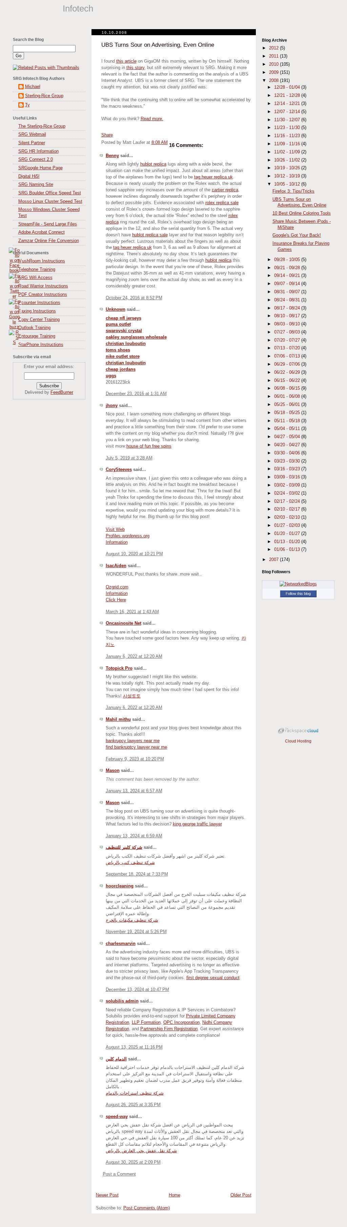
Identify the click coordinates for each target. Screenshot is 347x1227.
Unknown (115, 309)
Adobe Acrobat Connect (41, 232)
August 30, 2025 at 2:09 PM (133, 1162)
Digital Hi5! (29, 176)
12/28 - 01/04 (287, 87)
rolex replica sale (222, 202)
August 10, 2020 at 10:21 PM (134, 554)
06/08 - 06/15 (287, 388)
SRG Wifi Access (35, 277)
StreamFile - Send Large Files (47, 224)
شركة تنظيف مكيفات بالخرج (132, 920)
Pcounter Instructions (39, 302)
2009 (274, 72)
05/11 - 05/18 (287, 420)
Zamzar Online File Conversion (48, 240)
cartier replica (225, 190)
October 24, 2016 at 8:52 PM (134, 298)
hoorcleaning (120, 886)
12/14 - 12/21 (287, 103)
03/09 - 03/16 (287, 477)
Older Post (240, 1195)
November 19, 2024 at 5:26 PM (136, 931)
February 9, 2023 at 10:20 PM (135, 759)
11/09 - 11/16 (287, 144)
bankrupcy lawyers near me (133, 740)
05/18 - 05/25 (287, 412)
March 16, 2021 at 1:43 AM (132, 611)
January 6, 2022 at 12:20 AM (134, 656)
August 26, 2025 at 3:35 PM (133, 1104)
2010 (274, 64)
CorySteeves (119, 469)
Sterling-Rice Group (44, 95)
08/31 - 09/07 (287, 291)
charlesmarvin (121, 943)
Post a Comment (119, 1174)
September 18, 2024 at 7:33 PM (137, 874)
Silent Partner (31, 143)
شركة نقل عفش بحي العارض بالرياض (141, 1150)
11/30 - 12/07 (287, 119)
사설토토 (132, 696)
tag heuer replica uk (213, 177)
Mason (113, 770)
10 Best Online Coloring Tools (301, 213)
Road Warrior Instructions (43, 286)
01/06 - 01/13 (287, 549)
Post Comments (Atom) (146, 1208)
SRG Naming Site (35, 184)
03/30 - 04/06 (287, 453)
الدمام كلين (116, 1059)
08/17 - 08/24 (287, 308)
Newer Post (107, 1195)
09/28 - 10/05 (287, 259)
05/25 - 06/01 (287, 404)
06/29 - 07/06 (287, 364)
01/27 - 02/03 (287, 525)
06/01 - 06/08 (287, 396)
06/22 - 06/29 (287, 372)
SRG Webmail (32, 134)
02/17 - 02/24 (287, 501)
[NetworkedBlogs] (298, 584)
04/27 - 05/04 (287, 436)
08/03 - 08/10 (287, 324)
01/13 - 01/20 (287, 541)
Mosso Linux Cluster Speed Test (50, 201)
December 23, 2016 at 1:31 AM (136, 393)
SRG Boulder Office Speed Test (49, 193)
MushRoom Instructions (41, 261)
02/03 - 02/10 (287, 517)
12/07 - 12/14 (287, 111)
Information (117, 542)
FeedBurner (61, 392)
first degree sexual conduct (213, 977)
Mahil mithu (118, 719)
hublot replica (153, 164)
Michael (32, 86)
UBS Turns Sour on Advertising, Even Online (157, 45)
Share (107, 135)
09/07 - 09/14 (287, 283)
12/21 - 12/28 (287, 95)
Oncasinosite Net (123, 623)
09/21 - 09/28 (287, 267)
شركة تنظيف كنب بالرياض (130, 862)
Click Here (116, 600)
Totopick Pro (119, 668)
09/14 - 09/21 (287, 275)
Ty (27, 105)
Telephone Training (36, 269)
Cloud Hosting (298, 741)
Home (174, 1195)
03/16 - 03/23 (287, 469)
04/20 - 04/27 (287, 445)
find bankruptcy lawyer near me (136, 747)
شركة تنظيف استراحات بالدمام (135, 1093)
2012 (274, 48)
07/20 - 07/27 (287, 340)
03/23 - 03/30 (287, 461)
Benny (112, 155)
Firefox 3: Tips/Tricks (293, 191)
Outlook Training (34, 327)
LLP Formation (146, 1022)
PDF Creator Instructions (42, 294)
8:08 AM (159, 142)
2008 (274, 80)
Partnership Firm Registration (169, 1029)
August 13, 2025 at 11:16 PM (134, 1047)
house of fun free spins (148, 446)
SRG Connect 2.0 (35, 159)
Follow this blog (298, 593)
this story (135, 67)
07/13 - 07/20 (287, 348)
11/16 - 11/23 (287, 135)
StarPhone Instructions (40, 344)
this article (126, 61)
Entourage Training (36, 336)
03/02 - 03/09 (287, 485)
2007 (274, 559)
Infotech (78, 8)
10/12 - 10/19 (287, 176)
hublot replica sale (150, 235)
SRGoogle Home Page (40, 168)
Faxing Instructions (37, 311)
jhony (112, 405)
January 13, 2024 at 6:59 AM (134, 836)
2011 (274, 56)
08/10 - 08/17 (287, 316)
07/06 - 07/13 (287, 356)
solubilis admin (122, 1001)
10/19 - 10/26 (287, 168)
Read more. (152, 118)
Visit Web (115, 529)
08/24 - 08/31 (287, 300)
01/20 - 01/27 (287, 533)
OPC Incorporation (181, 1022)
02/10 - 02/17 (287, 509)
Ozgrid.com (117, 587)
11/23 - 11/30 (287, 127)
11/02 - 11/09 (287, 152)
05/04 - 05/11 (287, 428)
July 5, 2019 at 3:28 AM (129, 458)
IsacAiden (116, 565)
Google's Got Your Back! (296, 235)
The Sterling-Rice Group (41, 126)
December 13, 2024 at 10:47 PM (137, 989)
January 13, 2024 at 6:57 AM (134, 791)
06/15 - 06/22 (287, 380)
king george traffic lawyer (197, 824)
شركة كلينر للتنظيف (124, 847)
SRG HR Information (38, 151)
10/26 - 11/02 (287, 160)
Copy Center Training (39, 319)
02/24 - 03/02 (287, 493)
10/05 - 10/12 (287, 184)
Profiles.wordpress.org (127, 536)
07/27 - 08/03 (287, 332)
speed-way (117, 1116)
